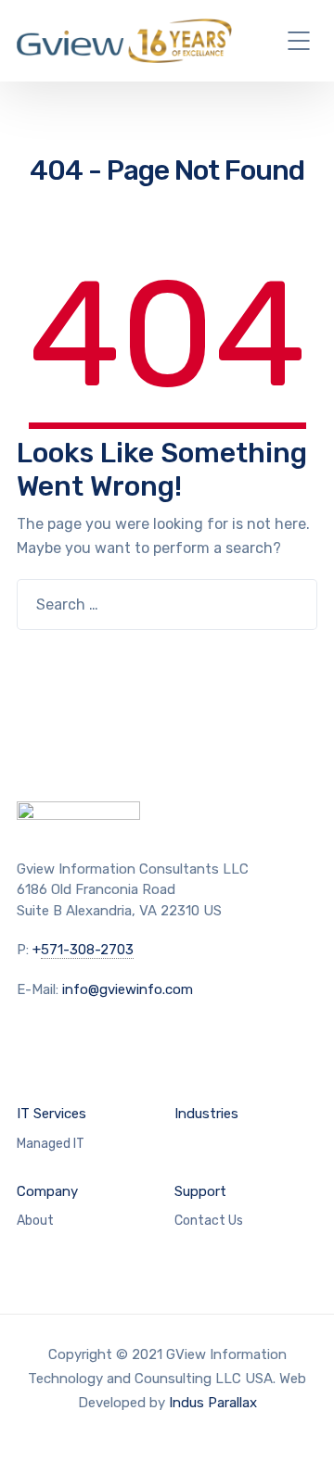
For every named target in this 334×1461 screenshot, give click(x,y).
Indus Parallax (213, 1402)
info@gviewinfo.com (127, 989)
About (35, 1220)
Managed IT (50, 1144)
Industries (206, 1113)
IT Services (51, 1113)
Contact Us (208, 1220)
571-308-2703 (87, 949)
